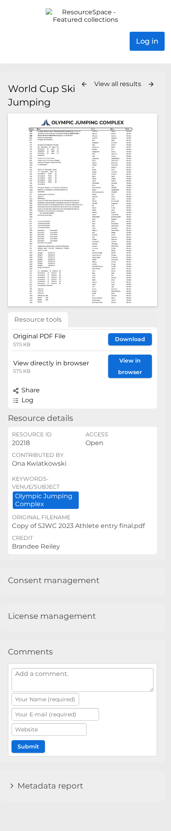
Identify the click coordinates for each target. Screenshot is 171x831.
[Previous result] (84, 84)
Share (30, 390)
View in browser (130, 366)
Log (26, 400)
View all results (118, 84)
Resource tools (38, 319)
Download (130, 339)
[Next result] (151, 84)
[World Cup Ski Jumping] (82, 209)
